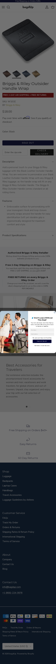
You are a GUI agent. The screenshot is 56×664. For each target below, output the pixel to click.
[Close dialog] (54, 312)
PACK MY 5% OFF (42, 341)
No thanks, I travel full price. (42, 345)
